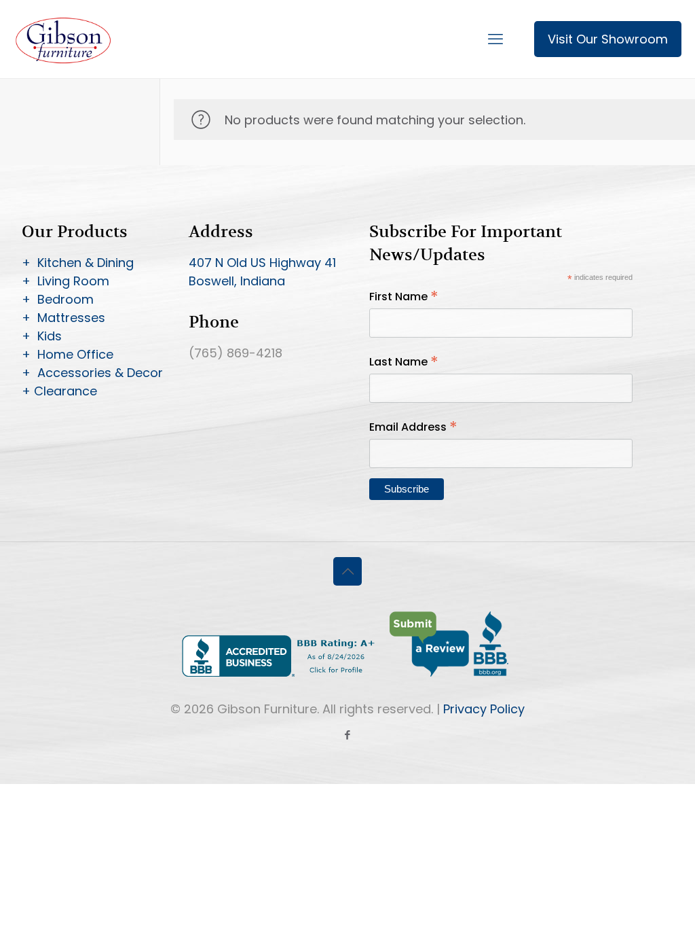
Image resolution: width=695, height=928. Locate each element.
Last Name (403, 362)
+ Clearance (59, 390)
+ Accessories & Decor (92, 372)
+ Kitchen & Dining (78, 262)
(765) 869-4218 (235, 352)
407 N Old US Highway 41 (262, 262)
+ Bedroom (58, 299)
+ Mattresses (63, 317)
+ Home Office (67, 354)
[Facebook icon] (348, 735)
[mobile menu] (495, 39)
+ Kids (42, 335)
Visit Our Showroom (608, 39)
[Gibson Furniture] (64, 39)
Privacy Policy (484, 708)
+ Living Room (65, 280)
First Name (403, 296)
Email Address (413, 427)
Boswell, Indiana (237, 280)
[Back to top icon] (347, 571)
